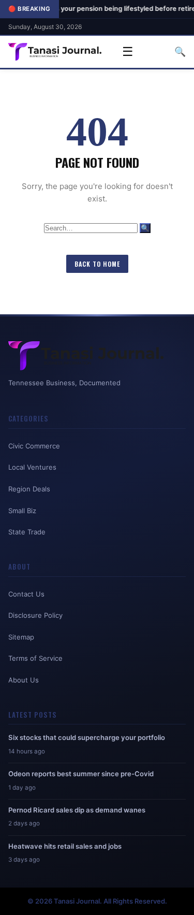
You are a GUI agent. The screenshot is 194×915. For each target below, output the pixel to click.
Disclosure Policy (35, 615)
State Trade (27, 532)
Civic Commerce (34, 446)
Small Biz (22, 510)
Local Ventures (32, 467)
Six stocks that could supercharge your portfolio (86, 737)
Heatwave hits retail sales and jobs (65, 846)
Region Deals (29, 489)
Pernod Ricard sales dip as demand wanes (76, 810)
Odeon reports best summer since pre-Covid (81, 773)
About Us (23, 680)
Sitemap (21, 637)
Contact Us (26, 594)
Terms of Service (35, 658)
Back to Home (97, 263)
